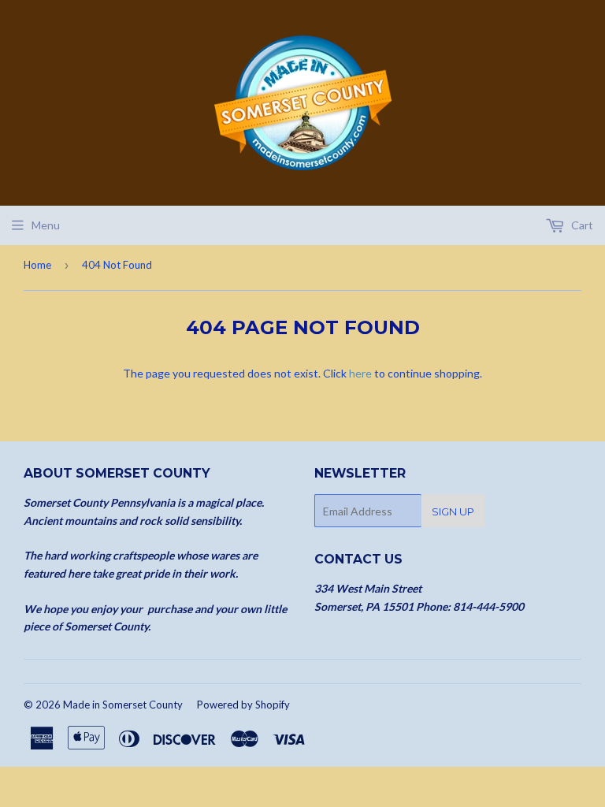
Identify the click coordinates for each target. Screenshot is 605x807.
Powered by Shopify (243, 704)
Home (37, 264)
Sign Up (453, 511)
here (360, 373)
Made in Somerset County (123, 704)
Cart (581, 225)
